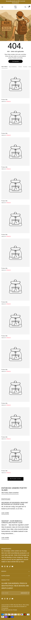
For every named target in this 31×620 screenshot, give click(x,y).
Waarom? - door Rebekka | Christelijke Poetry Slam (11, 521)
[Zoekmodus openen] (25, 7)
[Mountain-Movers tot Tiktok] (10, 567)
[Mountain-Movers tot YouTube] (13, 567)
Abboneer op (25, 593)
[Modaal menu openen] (2, 7)
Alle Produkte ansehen (15, 478)
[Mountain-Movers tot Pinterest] (7, 567)
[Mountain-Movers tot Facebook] (2, 567)
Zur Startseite (15, 61)
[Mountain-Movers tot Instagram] (5, 567)
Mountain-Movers (18, 604)
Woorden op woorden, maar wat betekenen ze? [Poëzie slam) (14, 503)
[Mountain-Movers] (15, 7)
